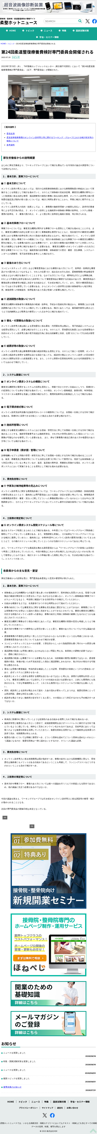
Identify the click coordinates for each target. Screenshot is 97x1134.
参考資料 (11, 145)
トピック (30, 30)
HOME (12, 30)
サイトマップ (47, 1107)
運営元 (60, 1107)
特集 (64, 30)
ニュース (48, 30)
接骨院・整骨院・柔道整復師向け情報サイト (18, 21)
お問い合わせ (72, 1107)
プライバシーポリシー (28, 1107)
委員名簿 (11, 133)
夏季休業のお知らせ (12, 1087)
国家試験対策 (82, 30)
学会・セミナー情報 (49, 37)
